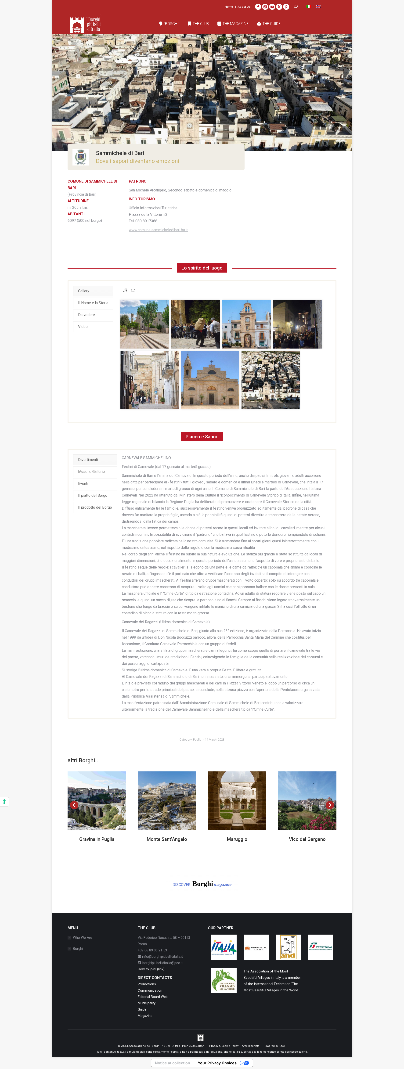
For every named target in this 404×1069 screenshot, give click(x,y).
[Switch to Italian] (309, 7)
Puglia (197, 739)
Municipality (146, 1003)
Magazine (145, 1016)
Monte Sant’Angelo (167, 839)
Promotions (147, 984)
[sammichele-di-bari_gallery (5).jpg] (149, 380)
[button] (74, 805)
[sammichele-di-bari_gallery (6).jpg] (210, 380)
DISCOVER (202, 883)
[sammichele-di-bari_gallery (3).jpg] (246, 324)
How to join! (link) (151, 969)
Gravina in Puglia (97, 839)
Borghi (78, 949)
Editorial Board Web (153, 997)
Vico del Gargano (307, 839)
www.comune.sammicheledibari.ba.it (158, 230)
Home (229, 6)
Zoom (90, 800)
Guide (142, 1009)
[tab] (93, 291)
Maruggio (237, 839)
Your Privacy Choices (217, 1063)
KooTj (282, 1045)
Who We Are (82, 938)
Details (103, 800)
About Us (244, 6)
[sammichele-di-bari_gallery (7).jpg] (271, 380)
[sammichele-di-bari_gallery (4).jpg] (297, 324)
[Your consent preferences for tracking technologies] (4, 801)
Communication (150, 990)
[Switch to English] (318, 7)
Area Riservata (250, 1045)
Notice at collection (172, 1063)
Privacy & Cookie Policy (223, 1045)
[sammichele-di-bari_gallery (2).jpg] (195, 324)
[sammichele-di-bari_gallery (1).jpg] (144, 324)
